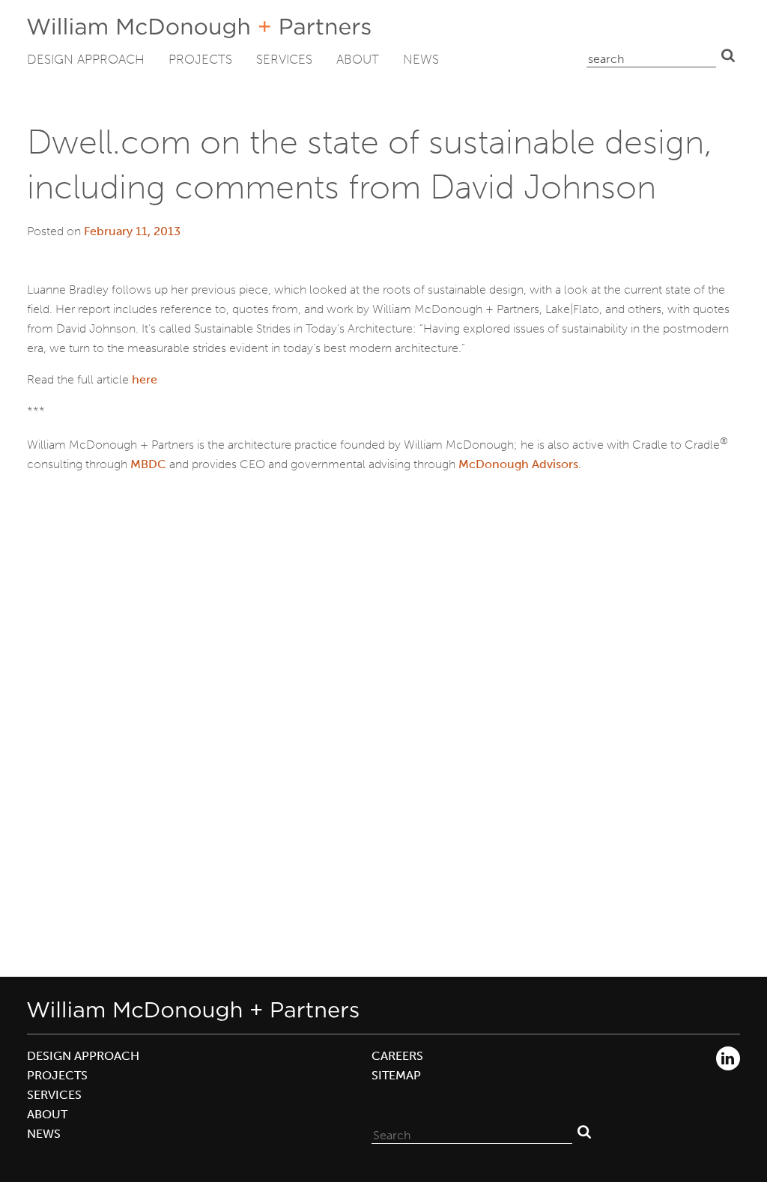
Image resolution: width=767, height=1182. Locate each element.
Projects (200, 59)
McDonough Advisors (518, 464)
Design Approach (86, 59)
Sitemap (396, 1075)
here (144, 379)
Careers (397, 1056)
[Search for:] (472, 1132)
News (421, 59)
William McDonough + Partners (199, 28)
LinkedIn (728, 1058)
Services (284, 59)
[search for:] (651, 55)
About (357, 59)
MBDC (148, 464)
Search (728, 55)
